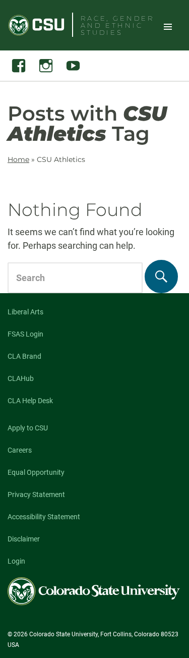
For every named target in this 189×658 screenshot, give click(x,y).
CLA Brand (24, 356)
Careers (20, 450)
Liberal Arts (25, 312)
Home (18, 159)
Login (16, 561)
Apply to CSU (28, 428)
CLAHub (21, 378)
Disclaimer (24, 539)
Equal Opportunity (36, 472)
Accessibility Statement (44, 517)
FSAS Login (25, 334)
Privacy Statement (36, 494)
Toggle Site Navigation (167, 26)
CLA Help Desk (30, 401)
